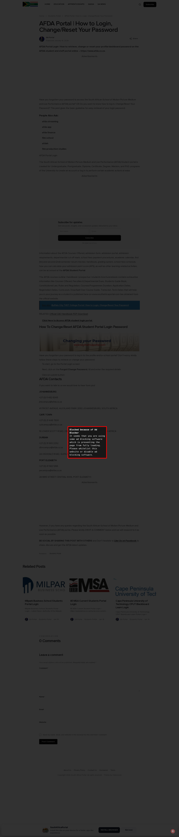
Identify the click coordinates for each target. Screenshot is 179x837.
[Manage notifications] (173, 831)
